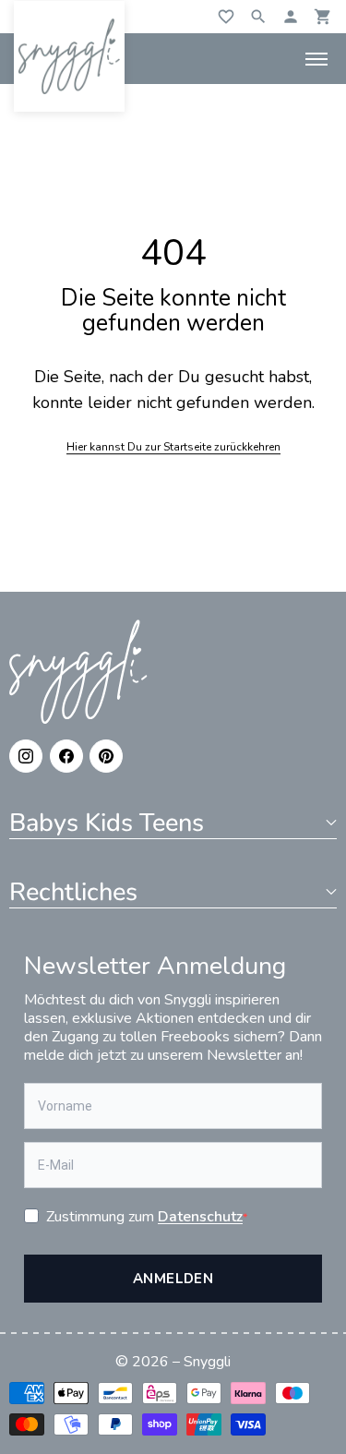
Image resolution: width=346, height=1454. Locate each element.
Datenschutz (200, 1217)
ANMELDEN (173, 1278)
